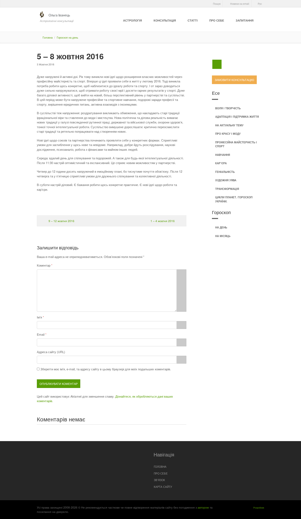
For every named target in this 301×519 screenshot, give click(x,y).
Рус (259, 3)
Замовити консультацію (234, 80)
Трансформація (227, 189)
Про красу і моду (228, 134)
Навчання (222, 155)
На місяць (222, 236)
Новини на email (239, 3)
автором (203, 507)
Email (40, 334)
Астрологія (132, 20)
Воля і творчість (228, 108)
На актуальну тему (229, 125)
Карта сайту (163, 487)
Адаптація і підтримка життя (237, 117)
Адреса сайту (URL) (51, 352)
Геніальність (225, 172)
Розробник (258, 507)
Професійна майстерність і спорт (236, 144)
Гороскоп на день (67, 37)
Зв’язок (159, 480)
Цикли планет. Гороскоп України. (233, 199)
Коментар (43, 265)
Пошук (216, 3)
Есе (216, 93)
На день (221, 227)
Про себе (216, 20)
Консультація (165, 20)
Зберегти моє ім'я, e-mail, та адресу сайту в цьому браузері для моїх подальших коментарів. (105, 369)
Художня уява (225, 180)
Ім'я (39, 317)
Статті (193, 20)
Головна (48, 37)
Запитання (244, 20)
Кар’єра (221, 163)
